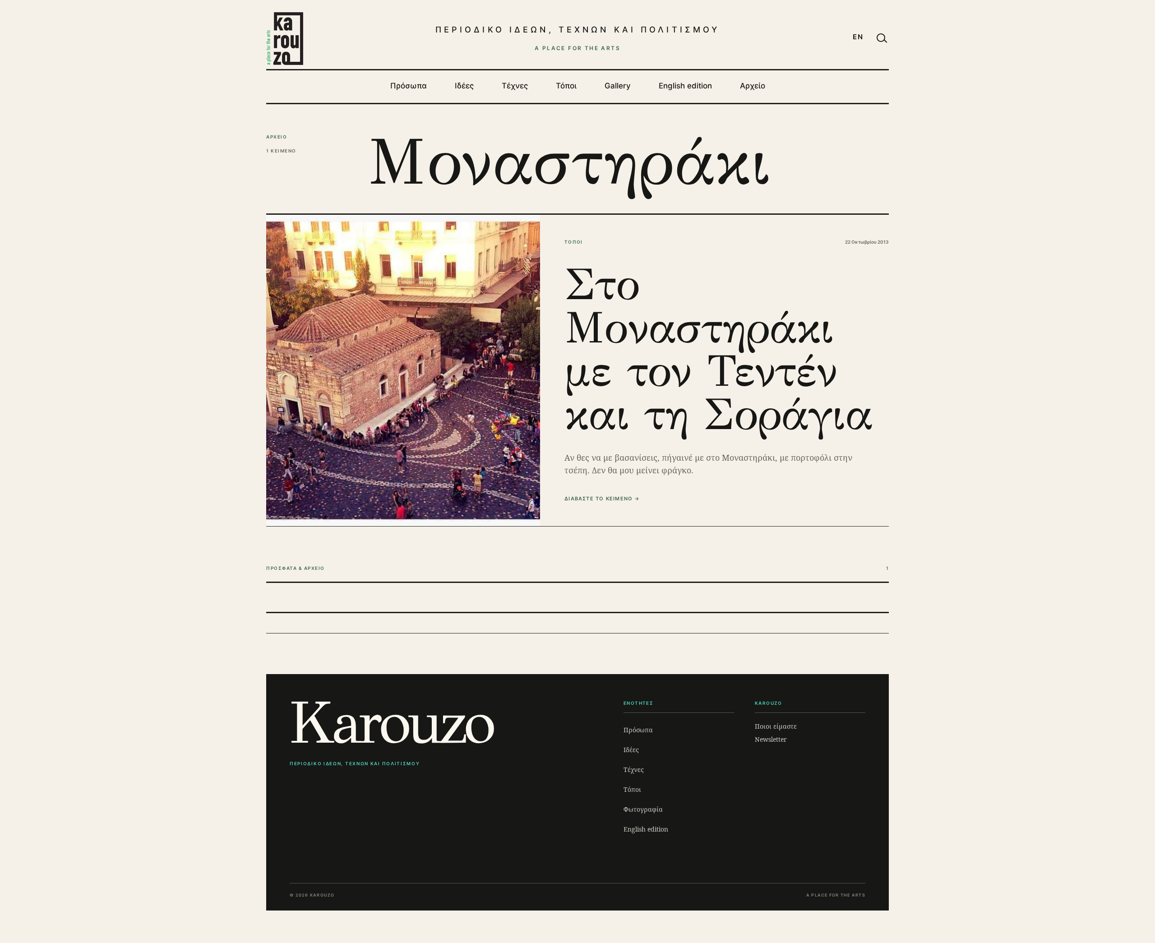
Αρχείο (752, 85)
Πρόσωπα (408, 85)
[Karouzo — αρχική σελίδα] (284, 38)
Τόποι (566, 85)
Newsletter (771, 739)
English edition (685, 85)
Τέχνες (515, 85)
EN (858, 36)
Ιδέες (464, 85)
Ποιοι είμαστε (776, 726)
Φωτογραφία (643, 809)
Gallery (618, 85)
